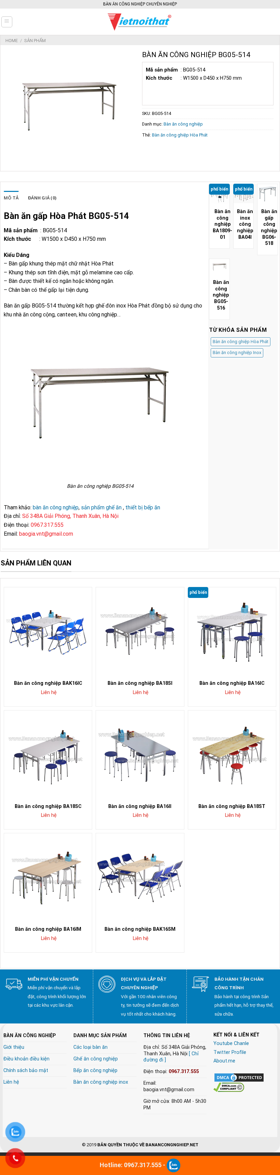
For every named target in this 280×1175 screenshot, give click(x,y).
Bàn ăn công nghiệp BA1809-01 (222, 224)
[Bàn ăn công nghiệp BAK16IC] (48, 631)
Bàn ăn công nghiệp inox (100, 1082)
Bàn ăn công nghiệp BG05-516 (221, 295)
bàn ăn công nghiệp (56, 507)
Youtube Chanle (231, 1043)
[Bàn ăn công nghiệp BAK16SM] (140, 877)
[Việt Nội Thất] (140, 22)
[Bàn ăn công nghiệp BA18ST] (232, 754)
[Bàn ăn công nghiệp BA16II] (140, 754)
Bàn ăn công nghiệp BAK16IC (48, 683)
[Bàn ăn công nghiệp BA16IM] (48, 877)
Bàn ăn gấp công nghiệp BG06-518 (269, 228)
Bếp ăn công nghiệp (95, 1070)
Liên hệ (11, 1082)
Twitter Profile (229, 1052)
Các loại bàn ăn (90, 1047)
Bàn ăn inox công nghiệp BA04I (245, 224)
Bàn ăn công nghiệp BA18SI (140, 683)
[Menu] (7, 21)
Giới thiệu (13, 1047)
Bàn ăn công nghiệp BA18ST (231, 806)
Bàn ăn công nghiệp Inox (237, 352)
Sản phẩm (35, 40)
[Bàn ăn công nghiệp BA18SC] (48, 754)
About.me (224, 1061)
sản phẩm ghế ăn (101, 507)
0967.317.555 (184, 1071)
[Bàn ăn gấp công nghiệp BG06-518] (267, 194)
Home (11, 40)
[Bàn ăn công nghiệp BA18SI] (140, 631)
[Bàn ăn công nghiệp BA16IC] (232, 631)
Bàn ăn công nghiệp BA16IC (232, 683)
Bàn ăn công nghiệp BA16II (139, 806)
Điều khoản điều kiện (26, 1059)
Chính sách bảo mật (25, 1070)
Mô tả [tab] (11, 198)
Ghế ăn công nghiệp (95, 1059)
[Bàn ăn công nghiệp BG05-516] (219, 267)
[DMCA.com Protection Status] (239, 1077)
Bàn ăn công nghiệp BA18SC (48, 806)
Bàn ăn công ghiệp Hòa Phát (180, 135)
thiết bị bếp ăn (142, 507)
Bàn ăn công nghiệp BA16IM (48, 929)
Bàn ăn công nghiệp (183, 124)
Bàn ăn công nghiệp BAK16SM (140, 929)
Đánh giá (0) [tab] (42, 198)
